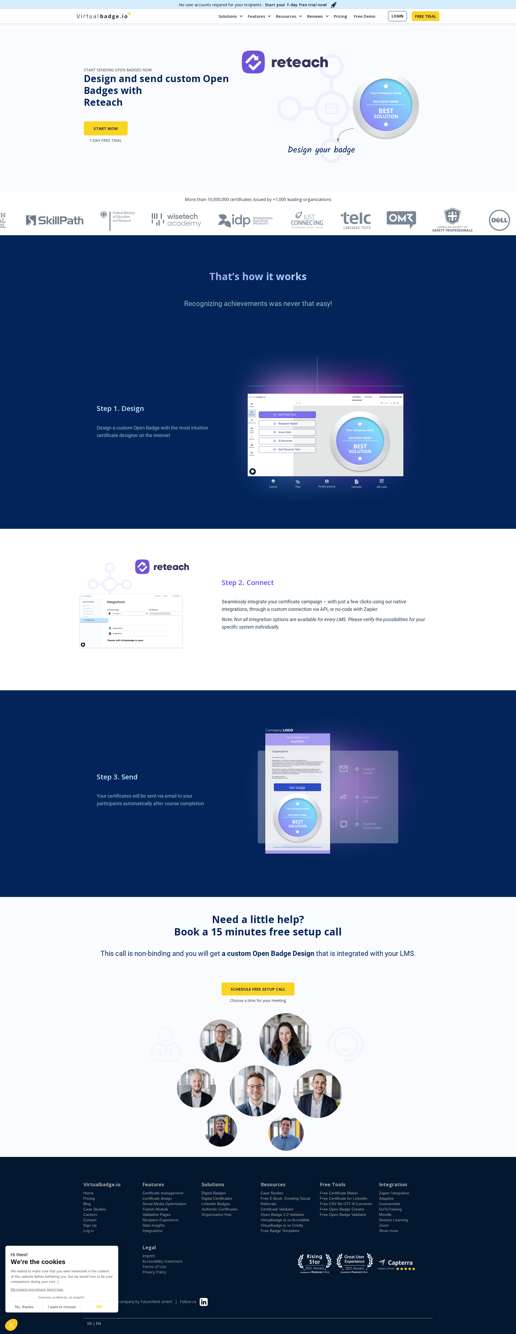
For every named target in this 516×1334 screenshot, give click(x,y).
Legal (149, 1247)
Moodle (385, 1214)
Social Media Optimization (164, 1204)
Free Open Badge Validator (343, 1214)
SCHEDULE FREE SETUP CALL (258, 989)
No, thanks (24, 1307)
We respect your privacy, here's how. (37, 1289)
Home (88, 1193)
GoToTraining (390, 1209)
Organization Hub (216, 1214)
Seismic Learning (393, 1220)
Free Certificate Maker (339, 1193)
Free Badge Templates (280, 1231)
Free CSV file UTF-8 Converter (346, 1204)
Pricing (340, 16)
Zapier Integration (394, 1193)
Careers (90, 1214)
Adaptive (386, 1198)
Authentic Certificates (220, 1209)
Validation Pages (156, 1214)
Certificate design (157, 1198)
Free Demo (364, 16)
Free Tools (332, 1184)
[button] (231, 16)
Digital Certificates (217, 1198)
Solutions (227, 16)
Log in (88, 1231)
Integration (393, 1184)
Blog (87, 1204)
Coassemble (389, 1204)
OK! (99, 1307)
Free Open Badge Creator (342, 1209)
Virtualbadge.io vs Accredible (285, 1220)
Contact (89, 1220)
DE (89, 1323)
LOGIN (397, 16)
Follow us (188, 1301)
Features (256, 16)
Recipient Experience (160, 1220)
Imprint (148, 1255)
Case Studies (94, 1209)
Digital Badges (214, 1193)
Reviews (315, 16)
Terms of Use (154, 1266)
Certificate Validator (277, 1209)
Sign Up (90, 1225)
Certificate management (162, 1193)
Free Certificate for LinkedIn (343, 1198)
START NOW (106, 128)
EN (98, 1323)
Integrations (152, 1231)
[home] (103, 16)
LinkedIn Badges (216, 1204)
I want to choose (62, 1307)
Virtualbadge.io (102, 1184)
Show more (388, 1231)
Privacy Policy (154, 1272)
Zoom (384, 1225)
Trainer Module (155, 1209)
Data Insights (153, 1225)
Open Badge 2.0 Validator (282, 1214)
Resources (286, 16)
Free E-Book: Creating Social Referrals (285, 1201)
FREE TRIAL (425, 16)
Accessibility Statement (162, 1261)
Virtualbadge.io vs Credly (282, 1225)
